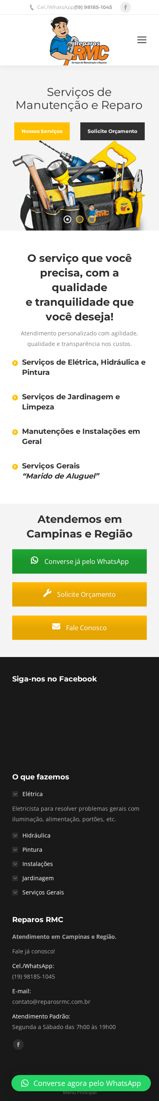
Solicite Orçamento (85, 594)
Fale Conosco (85, 627)
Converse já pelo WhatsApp (86, 561)
